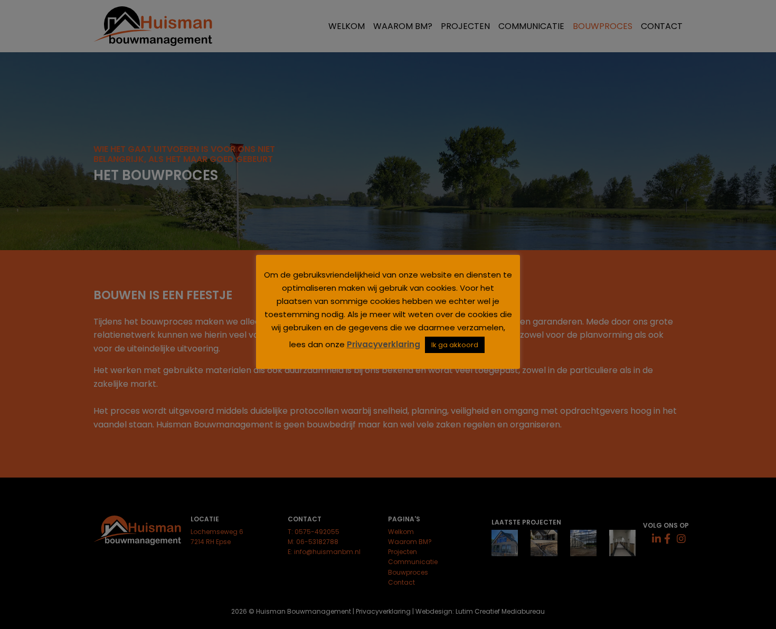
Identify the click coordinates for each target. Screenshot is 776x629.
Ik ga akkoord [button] (454, 345)
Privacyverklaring (383, 344)
